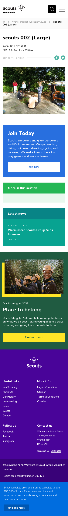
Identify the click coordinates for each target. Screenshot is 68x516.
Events (6, 411)
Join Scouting (10, 387)
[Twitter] (63, 57)
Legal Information (47, 387)
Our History (9, 397)
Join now (34, 167)
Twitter (7, 436)
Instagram (8, 441)
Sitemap (41, 392)
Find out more (34, 337)
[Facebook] (56, 57)
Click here (56, 451)
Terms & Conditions (48, 397)
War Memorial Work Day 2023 (29, 22)
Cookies (41, 401)
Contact (7, 415)
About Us (8, 392)
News (6, 406)
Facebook (8, 431)
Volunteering (10, 401)
